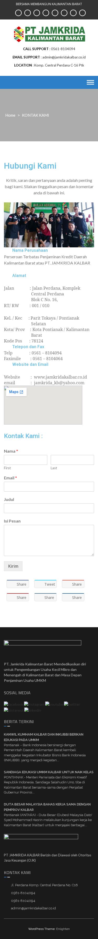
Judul (9, 499)
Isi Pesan (12, 520)
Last (54, 468)
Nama (11, 450)
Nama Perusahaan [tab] (30, 250)
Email (10, 477)
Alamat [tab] (19, 275)
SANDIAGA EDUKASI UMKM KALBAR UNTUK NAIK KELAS (49, 772)
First (7, 468)
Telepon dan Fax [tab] (28, 346)
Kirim (13, 566)
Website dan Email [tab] (30, 364)
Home (10, 115)
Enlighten (63, 929)
